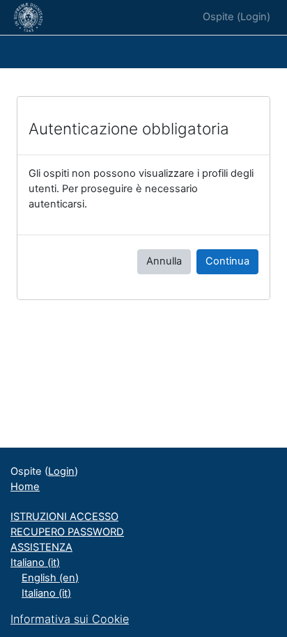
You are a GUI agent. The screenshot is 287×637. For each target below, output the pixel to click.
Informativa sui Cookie (69, 619)
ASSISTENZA (41, 547)
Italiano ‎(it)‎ (35, 562)
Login (253, 16)
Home (25, 486)
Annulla (164, 261)
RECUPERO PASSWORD (67, 532)
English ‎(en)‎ (50, 578)
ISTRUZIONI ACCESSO (64, 516)
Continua (227, 261)
